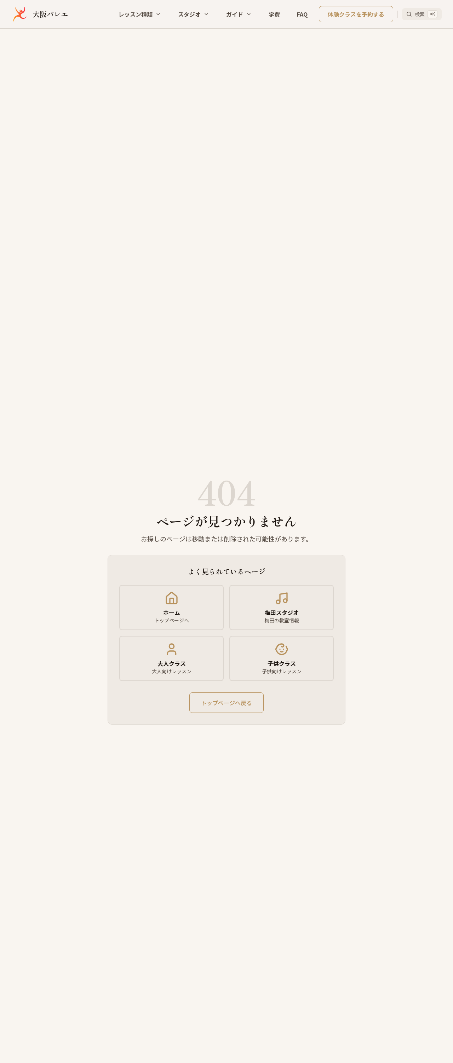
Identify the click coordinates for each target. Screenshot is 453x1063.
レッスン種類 (136, 14)
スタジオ (189, 14)
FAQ (302, 14)
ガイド (234, 14)
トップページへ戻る (226, 702)
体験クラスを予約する (356, 14)
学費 (274, 14)
